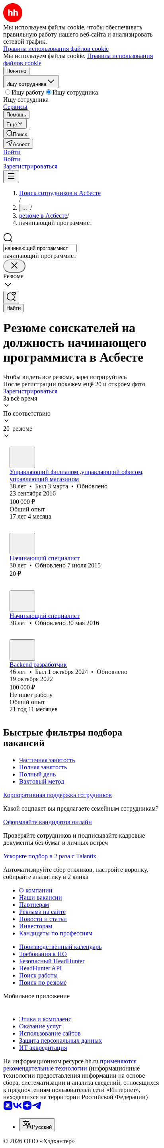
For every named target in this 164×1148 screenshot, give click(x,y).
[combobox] (40, 248)
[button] (12, 152)
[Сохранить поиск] (11, 297)
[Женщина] (22, 543)
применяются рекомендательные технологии (70, 1065)
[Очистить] (14, 266)
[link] (16, 134)
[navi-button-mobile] (11, 176)
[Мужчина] (22, 457)
